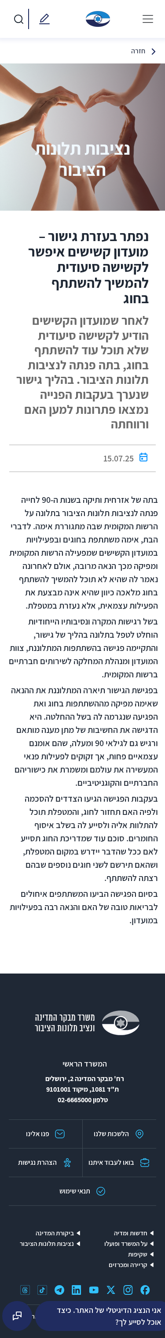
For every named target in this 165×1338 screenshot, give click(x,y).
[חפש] (18, 19)
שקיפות (137, 1254)
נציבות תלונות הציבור (47, 1243)
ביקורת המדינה (55, 1233)
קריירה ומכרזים (128, 1264)
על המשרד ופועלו (125, 1243)
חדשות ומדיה (130, 1233)
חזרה (138, 51)
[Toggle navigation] (148, 19)
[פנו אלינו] (42, 19)
